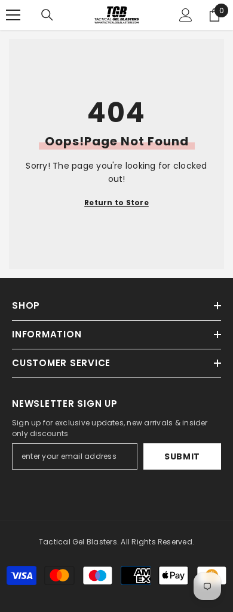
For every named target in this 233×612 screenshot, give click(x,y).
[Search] (47, 15)
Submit (182, 456)
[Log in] (185, 15)
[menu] (13, 15)
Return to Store (116, 202)
